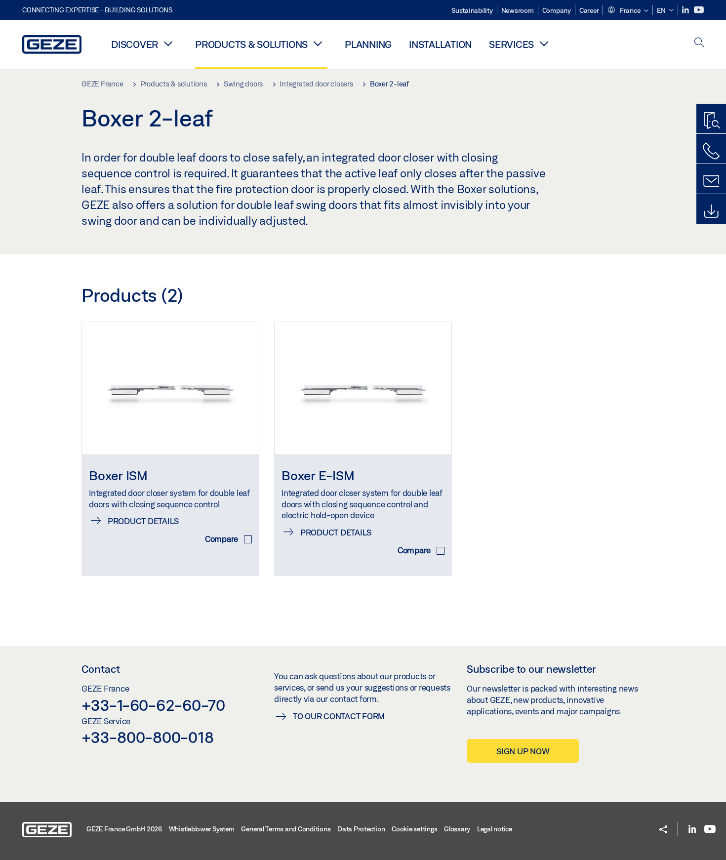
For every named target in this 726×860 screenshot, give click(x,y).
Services (511, 44)
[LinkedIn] (686, 10)
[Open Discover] (168, 43)
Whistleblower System (202, 829)
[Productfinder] (711, 121)
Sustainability (472, 10)
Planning (368, 44)
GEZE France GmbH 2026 (124, 829)
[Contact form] (711, 181)
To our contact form (339, 716)
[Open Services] (544, 43)
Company (556, 10)
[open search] (699, 43)
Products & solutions (251, 44)
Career (589, 10)
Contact (100, 669)
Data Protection (361, 829)
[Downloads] (711, 211)
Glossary (457, 829)
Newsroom (517, 10)
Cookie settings (414, 829)
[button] (627, 11)
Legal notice (494, 829)
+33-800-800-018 (147, 737)
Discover (134, 44)
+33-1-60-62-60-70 (153, 705)
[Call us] (711, 151)
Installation (440, 44)
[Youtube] (699, 10)
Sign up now (522, 751)
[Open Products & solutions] (317, 43)
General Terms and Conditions (285, 829)
